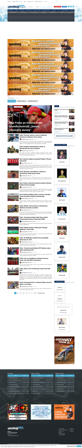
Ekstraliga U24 (28, 10)
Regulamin (60, 432)
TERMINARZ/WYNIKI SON (32, 101)
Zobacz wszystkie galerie (64, 136)
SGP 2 (59, 10)
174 (35, 293)
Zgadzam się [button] (79, 446)
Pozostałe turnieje (13, 12)
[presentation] (8, 96)
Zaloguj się (45, 1)
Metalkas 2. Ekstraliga (36, 10)
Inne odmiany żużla (34, 12)
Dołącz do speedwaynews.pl (39, 1)
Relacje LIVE (70, 12)
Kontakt (25, 1)
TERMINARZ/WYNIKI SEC (64, 10)
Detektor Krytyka (53, 12)
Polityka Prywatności (62, 433)
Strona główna (10, 98)
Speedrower (44, 12)
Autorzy (21, 1)
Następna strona (41, 293)
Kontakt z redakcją (61, 428)
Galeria (57, 106)
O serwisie (9, 1)
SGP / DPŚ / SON (53, 10)
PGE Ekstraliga (22, 10)
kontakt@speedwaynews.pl (13, 435)
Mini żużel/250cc (23, 12)
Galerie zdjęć (72, 431)
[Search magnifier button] (37, 6)
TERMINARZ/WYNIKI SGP (21, 101)
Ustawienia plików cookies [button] (71, 446)
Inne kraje (72, 10)
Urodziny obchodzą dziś (59, 281)
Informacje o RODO (62, 434)
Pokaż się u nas (61, 431)
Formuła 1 (62, 12)
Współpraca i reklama (15, 1)
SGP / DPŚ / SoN (30, 139)
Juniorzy (16, 10)
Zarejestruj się (72, 428)
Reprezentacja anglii (31, 221)
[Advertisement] (41, 30)
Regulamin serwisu (30, 1)
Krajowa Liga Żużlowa (46, 10)
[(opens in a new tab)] (13, 220)
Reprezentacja (10, 10)
